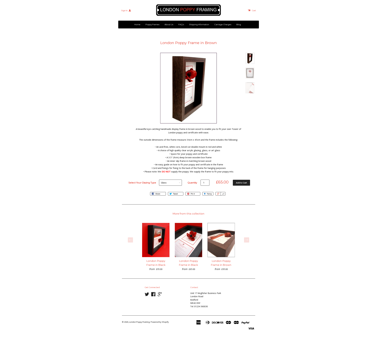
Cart (254, 10)
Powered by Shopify (160, 322)
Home (137, 24)
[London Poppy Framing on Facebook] (153, 295)
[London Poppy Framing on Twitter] (147, 295)
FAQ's (181, 24)
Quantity (192, 182)
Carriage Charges (222, 24)
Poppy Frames (152, 24)
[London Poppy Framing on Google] (160, 295)
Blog (238, 24)
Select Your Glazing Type (142, 182)
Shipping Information (199, 24)
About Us (168, 24)
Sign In (124, 10)
